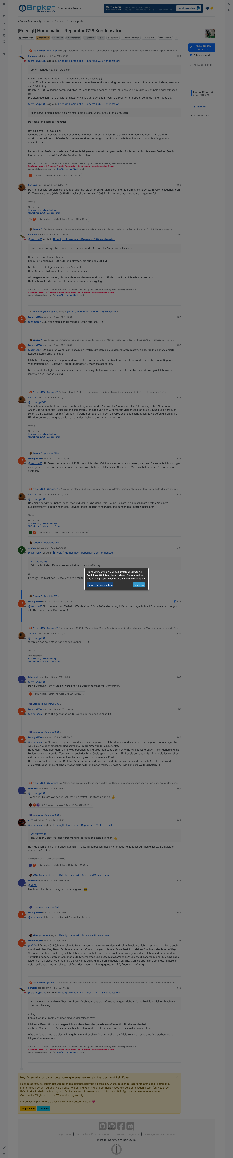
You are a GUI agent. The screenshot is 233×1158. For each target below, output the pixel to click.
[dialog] (116, 579)
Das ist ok (139, 585)
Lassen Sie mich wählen (100, 585)
